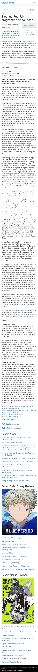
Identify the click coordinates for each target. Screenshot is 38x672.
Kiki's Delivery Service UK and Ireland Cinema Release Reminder (16, 438)
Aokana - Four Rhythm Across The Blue (14, 544)
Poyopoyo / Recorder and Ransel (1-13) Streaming (18, 569)
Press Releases (30, 34)
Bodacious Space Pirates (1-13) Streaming (15, 566)
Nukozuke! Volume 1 (8, 647)
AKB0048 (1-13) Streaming (10, 563)
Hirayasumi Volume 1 (8, 635)
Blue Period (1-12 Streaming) (11, 538)
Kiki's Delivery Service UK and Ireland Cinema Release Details (16, 466)
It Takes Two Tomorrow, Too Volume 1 (14, 659)
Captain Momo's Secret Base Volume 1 (14, 644)
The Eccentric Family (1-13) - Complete (14, 556)
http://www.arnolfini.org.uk (10, 417)
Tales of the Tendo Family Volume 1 (13, 655)
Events (27, 30)
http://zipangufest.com (27, 316)
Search (32, 10)
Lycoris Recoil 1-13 (8, 541)
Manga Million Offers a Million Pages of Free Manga (18, 458)
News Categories (29, 25)
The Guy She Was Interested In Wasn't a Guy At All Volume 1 (18, 627)
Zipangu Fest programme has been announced (11, 37)
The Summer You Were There (11, 662)
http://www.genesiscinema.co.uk (12, 415)
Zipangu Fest (10, 420)
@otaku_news (12, 423)
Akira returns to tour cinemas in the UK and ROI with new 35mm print (18, 471)
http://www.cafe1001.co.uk (10, 413)
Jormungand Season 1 (9, 553)
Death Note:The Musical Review (12, 442)
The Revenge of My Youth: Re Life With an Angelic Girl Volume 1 (18, 639)
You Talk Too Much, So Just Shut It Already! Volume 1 (19, 632)
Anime (27, 32)
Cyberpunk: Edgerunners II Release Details (15, 481)
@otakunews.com (14, 428)
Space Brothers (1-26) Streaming (12, 559)
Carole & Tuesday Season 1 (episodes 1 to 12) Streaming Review (17, 549)
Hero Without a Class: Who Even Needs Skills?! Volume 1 (17, 651)
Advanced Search (8, 14)
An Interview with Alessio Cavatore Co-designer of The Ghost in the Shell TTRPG (19, 476)
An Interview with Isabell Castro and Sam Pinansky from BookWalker (18, 454)
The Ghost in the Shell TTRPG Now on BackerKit (17, 462)
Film (32, 32)
